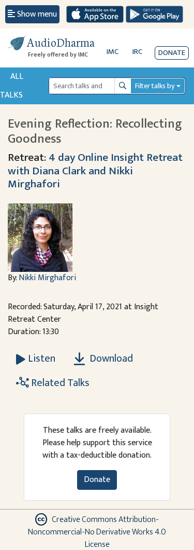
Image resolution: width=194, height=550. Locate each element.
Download (110, 358)
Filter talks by (154, 86)
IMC (112, 51)
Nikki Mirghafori (47, 278)
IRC (137, 51)
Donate (171, 52)
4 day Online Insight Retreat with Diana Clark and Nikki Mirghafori (95, 171)
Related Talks (59, 383)
